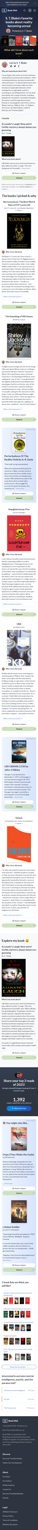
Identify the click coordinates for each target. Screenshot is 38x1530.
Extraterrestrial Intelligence (14, 1390)
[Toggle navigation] (34, 10)
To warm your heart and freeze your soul (18, 1322)
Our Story (6, 1477)
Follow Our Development (12, 1463)
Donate (5, 1498)
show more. (26, 168)
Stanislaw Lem (12, 821)
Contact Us (7, 1489)
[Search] (24, 10)
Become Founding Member (13, 1494)
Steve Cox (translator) (25, 821)
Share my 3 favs (20, 1108)
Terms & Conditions (10, 1520)
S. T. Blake (27, 31)
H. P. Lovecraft (11, 208)
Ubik (19, 624)
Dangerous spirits (10, 1336)
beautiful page (15, 1088)
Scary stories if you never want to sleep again (18, 1350)
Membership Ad (30, 429)
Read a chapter (20, 173)
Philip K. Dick (20, 627)
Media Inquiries (9, 1485)
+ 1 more (18, 210)
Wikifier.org (19, 1430)
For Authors (7, 1481)
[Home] (9, 10)
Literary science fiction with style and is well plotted (18, 1294)
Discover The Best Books (12, 1458)
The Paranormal (10, 1408)
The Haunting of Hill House (19, 316)
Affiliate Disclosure (10, 1512)
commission (29, 184)
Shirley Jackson (20, 320)
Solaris (19, 818)
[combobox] (24, 10)
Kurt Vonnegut (20, 512)
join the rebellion (24, 187)
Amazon (19, 178)
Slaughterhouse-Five (19, 509)
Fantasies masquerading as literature (17, 1309)
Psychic (7, 1399)
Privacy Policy (8, 1516)
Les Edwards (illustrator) (25, 208)
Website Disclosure (10, 1524)
